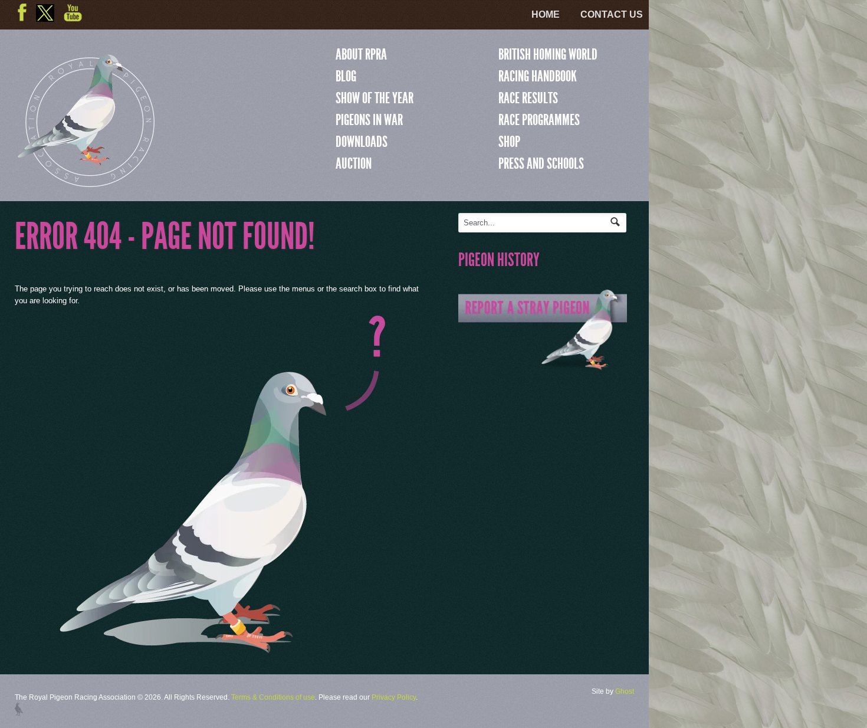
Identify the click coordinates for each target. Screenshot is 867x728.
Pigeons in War (369, 119)
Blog (346, 76)
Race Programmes (539, 119)
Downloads (361, 141)
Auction (354, 163)
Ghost (624, 691)
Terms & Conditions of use (273, 697)
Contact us (611, 14)
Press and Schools (541, 163)
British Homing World (547, 54)
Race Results (528, 97)
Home (545, 14)
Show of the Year (374, 97)
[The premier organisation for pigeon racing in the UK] (86, 182)
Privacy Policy (394, 697)
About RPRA (361, 54)
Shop (509, 141)
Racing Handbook (537, 76)
